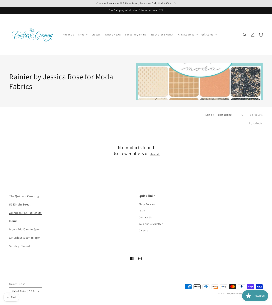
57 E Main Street (20, 204)
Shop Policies (147, 204)
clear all (155, 154)
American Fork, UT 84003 (25, 213)
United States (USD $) (23, 291)
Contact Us (145, 217)
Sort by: (209, 114)
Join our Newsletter (151, 224)
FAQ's (142, 211)
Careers (143, 230)
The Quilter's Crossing (235, 293)
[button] (245, 35)
